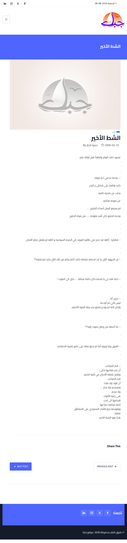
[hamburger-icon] (6, 19)
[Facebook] (107, 513)
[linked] (84, 513)
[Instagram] (91, 513)
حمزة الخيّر (92, 145)
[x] (99, 513)
